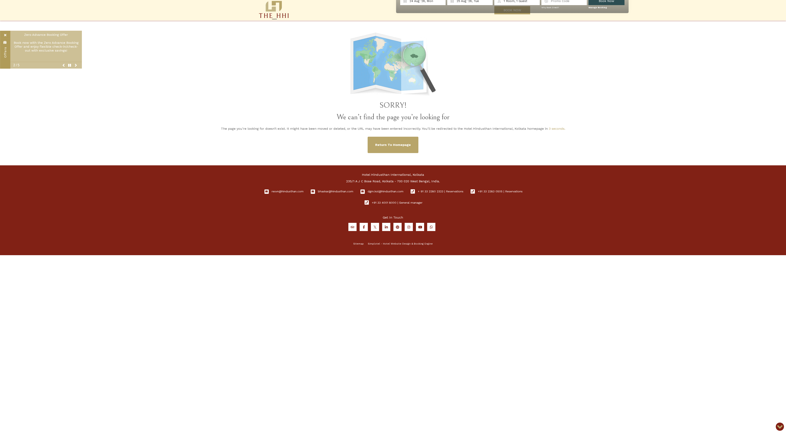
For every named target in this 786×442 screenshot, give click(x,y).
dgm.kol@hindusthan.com (385, 191)
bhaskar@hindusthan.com (335, 191)
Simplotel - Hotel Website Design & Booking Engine (400, 243)
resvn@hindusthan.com (288, 191)
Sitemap (358, 243)
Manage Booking (597, 7)
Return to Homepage (393, 145)
